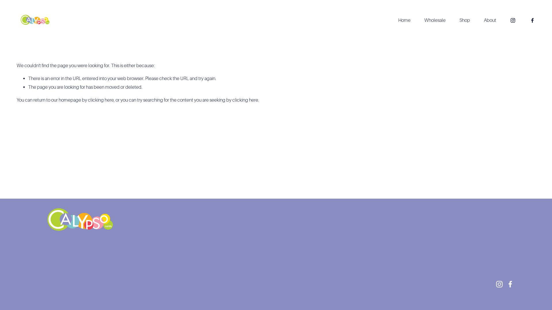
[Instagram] (513, 20)
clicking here (101, 100)
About (490, 20)
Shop (464, 20)
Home (404, 20)
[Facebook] (532, 20)
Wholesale (435, 20)
